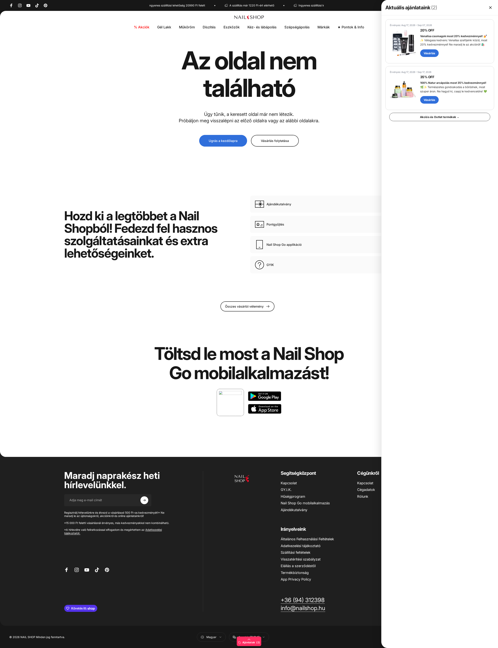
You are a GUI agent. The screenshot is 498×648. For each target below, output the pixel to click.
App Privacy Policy (296, 579)
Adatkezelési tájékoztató (301, 546)
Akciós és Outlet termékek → (439, 117)
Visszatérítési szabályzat (301, 559)
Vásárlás (429, 53)
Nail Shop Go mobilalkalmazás (305, 503)
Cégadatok (366, 490)
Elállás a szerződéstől (298, 566)
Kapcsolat (289, 483)
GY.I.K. (286, 490)
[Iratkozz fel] (144, 500)
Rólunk (362, 496)
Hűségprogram (293, 496)
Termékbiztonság (295, 573)
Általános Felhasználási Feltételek (307, 539)
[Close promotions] (490, 7)
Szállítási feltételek (295, 552)
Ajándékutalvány (294, 510)
